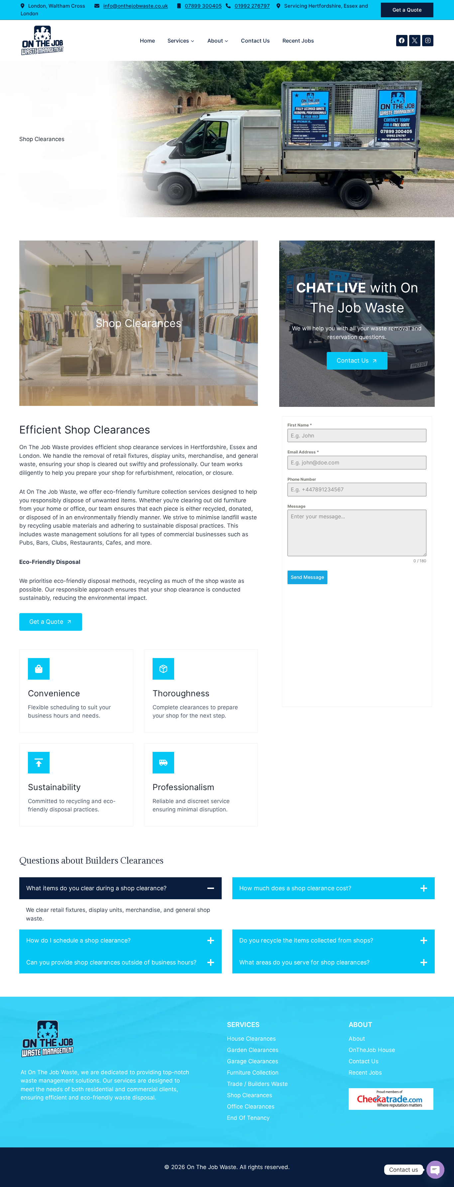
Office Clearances (251, 1106)
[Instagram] (427, 40)
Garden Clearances (253, 1050)
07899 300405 (203, 6)
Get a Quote (407, 10)
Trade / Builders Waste (257, 1084)
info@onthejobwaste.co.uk (135, 6)
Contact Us (255, 40)
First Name (299, 425)
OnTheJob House (372, 1050)
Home (147, 40)
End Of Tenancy (248, 1117)
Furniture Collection (253, 1072)
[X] (414, 40)
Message (296, 506)
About (357, 1038)
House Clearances (251, 1038)
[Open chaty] (435, 1170)
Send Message (307, 577)
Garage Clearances (252, 1061)
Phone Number (301, 479)
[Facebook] (401, 40)
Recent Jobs (298, 40)
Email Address (303, 451)
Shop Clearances (249, 1095)
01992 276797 (252, 6)
